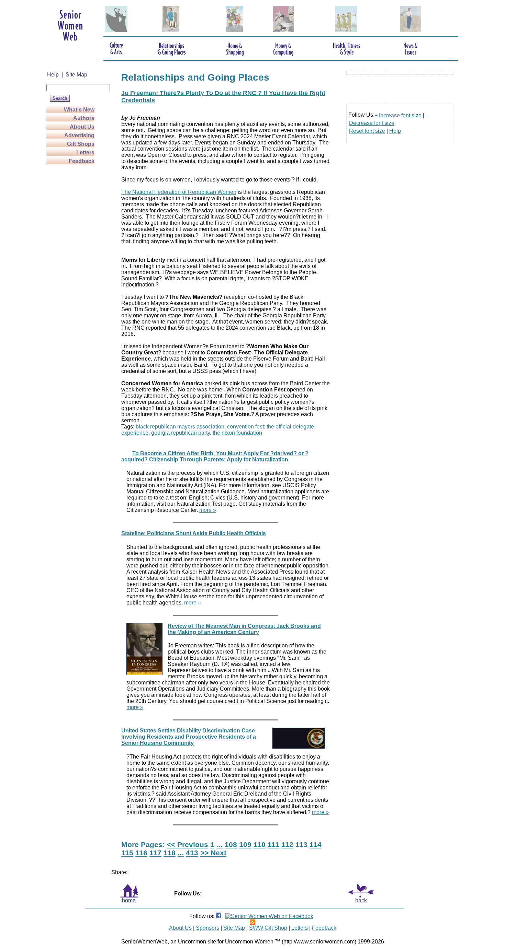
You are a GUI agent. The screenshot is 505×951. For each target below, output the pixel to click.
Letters (85, 152)
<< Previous (187, 844)
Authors (83, 118)
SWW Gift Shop (268, 928)
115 (127, 853)
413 (192, 853)
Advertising (79, 135)
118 (170, 853)
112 (287, 844)
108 (231, 844)
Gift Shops (80, 144)
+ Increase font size (398, 115)
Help (53, 75)
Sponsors (207, 928)
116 (141, 853)
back (361, 900)
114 (316, 844)
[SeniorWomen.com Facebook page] (218, 916)
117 (155, 853)
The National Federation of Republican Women (178, 192)
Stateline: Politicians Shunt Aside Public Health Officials (193, 533)
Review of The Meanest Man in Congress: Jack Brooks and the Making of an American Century (244, 629)
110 (260, 844)
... (219, 844)
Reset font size (367, 131)
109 (245, 844)
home (129, 900)
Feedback (81, 161)
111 (273, 844)
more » (207, 510)
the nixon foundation (237, 433)
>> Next (213, 853)
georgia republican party (180, 433)
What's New (79, 110)
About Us (82, 127)
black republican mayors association (180, 427)
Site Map (76, 75)
